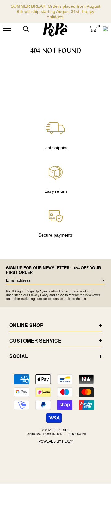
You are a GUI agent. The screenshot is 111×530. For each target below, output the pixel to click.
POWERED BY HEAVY (56, 441)
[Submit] (26, 29)
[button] (93, 29)
